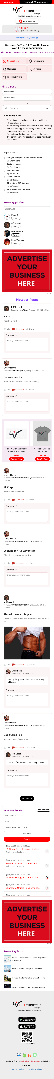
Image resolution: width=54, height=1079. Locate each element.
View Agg (16, 218)
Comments (19, 329)
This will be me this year (18, 189)
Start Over (27, 833)
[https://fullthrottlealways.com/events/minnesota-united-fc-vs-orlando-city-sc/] (47, 888)
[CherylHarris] (6, 363)
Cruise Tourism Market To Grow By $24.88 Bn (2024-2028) (30, 959)
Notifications (38, 61)
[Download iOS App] (27, 1026)
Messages (11, 69)
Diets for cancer (14, 164)
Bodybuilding (13, 170)
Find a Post (6, 52)
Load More (27, 798)
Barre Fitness (23, 310)
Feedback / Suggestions (35, 1)
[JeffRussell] (6, 308)
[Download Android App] (27, 1019)
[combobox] (27, 91)
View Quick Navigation (26, 37)
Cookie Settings (35, 1069)
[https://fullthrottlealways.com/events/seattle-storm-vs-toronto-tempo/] (47, 866)
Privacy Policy (18, 1069)
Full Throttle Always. (31, 1061)
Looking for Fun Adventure (20, 550)
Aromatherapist (17, 370)
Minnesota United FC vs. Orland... (23, 887)
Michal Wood (17, 232)
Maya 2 (14, 215)
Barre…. (8, 316)
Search (27, 839)
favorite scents (13, 377)
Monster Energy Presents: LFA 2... (23, 877)
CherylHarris (15, 160)
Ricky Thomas (17, 240)
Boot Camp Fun (13, 734)
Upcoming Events (14, 77)
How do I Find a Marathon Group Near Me (28, 978)
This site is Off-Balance (18, 183)
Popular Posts (20, 52)
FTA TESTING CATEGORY (20, 478)
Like (8, 329)
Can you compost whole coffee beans (24, 157)
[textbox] (27, 98)
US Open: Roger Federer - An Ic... (22, 848)
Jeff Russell (16, 223)
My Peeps (36, 69)
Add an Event (43, 810)
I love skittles (13, 176)
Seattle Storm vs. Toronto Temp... (23, 863)
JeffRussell (14, 173)
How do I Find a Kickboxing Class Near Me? (29, 987)
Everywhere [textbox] (9, 91)
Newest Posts (36, 52)
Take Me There (16, 459)
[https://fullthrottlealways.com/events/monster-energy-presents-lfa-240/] (47, 878)
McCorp (8, 487)
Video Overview (28, 22)
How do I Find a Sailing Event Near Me (27, 968)
